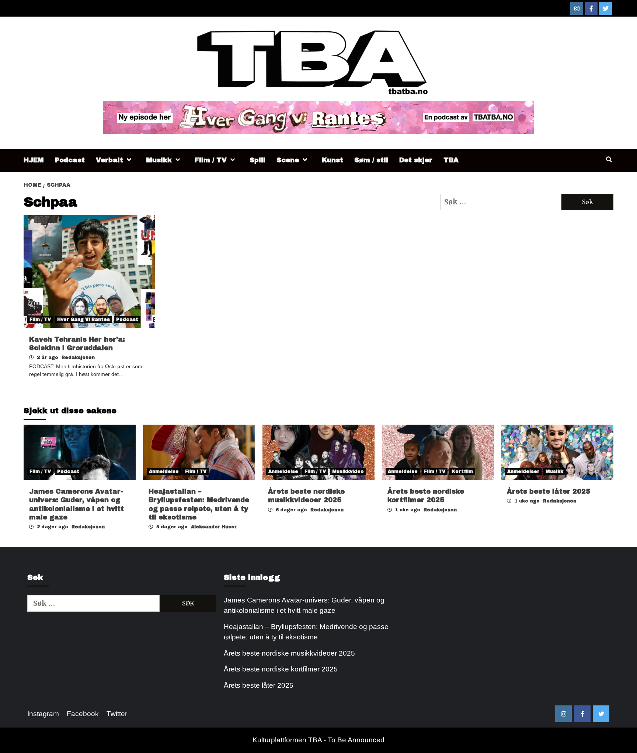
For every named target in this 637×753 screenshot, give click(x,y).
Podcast (70, 160)
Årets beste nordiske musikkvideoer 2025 (289, 653)
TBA (451, 160)
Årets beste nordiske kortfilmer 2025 (281, 669)
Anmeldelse (164, 471)
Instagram (43, 714)
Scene (287, 160)
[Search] (608, 160)
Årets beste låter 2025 (548, 491)
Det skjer (415, 160)
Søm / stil (371, 160)
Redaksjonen (78, 357)
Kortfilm (462, 471)
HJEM (34, 160)
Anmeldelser (523, 471)
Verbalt (109, 160)
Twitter (117, 714)
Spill (257, 160)
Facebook (83, 714)
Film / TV (211, 160)
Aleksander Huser (214, 526)
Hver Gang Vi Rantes (83, 319)
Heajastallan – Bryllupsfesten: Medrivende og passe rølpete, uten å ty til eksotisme (306, 632)
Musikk (159, 160)
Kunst (332, 160)
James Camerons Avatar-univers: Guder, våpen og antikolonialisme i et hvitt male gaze (304, 605)
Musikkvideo (348, 471)
